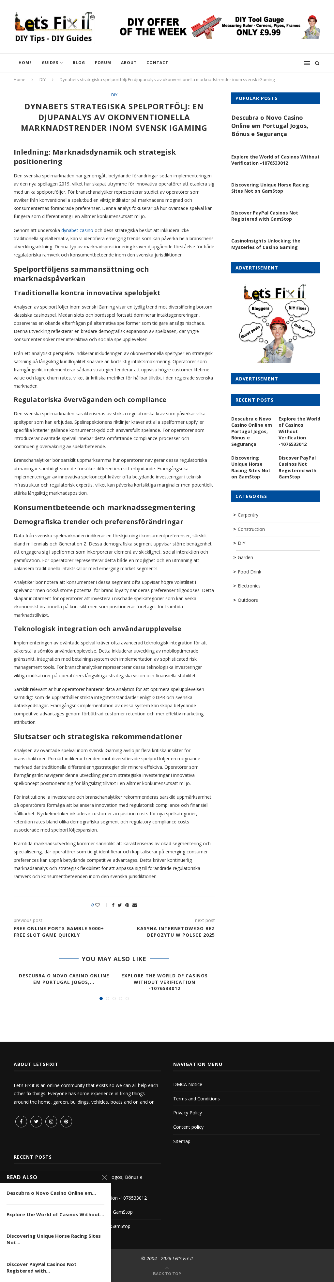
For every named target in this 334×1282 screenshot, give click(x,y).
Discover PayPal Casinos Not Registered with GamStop (264, 216)
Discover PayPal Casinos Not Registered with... (42, 1267)
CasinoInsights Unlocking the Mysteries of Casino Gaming (265, 244)
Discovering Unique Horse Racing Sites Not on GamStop (270, 188)
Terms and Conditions (196, 1099)
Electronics (249, 586)
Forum (103, 62)
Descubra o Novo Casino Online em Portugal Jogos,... (64, 978)
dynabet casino (77, 230)
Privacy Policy (187, 1113)
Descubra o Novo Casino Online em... (51, 1193)
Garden (245, 557)
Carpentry (248, 515)
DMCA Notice (187, 1084)
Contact (157, 62)
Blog (79, 62)
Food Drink (249, 572)
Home (25, 62)
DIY (42, 79)
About (129, 62)
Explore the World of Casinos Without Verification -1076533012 (164, 981)
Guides (50, 62)
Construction (251, 529)
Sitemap (181, 1141)
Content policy (188, 1127)
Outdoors (248, 600)
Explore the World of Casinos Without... (55, 1214)
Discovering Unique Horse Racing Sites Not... (54, 1239)
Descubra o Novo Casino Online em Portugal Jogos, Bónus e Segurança (269, 126)
